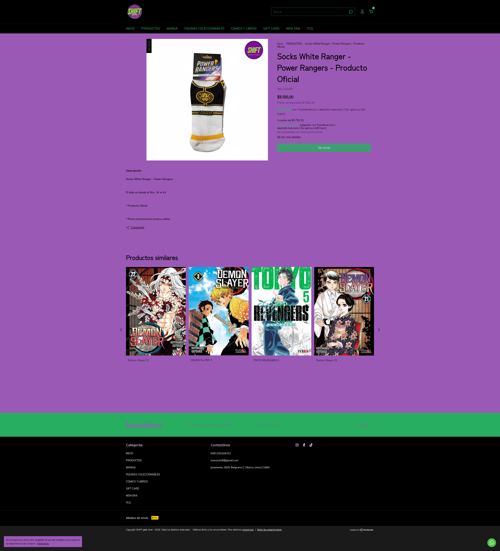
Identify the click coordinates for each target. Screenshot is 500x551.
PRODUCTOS (150, 28)
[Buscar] (350, 12)
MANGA (172, 28)
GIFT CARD (271, 28)
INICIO (130, 28)
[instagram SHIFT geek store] (297, 445)
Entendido (43, 543)
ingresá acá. (248, 529)
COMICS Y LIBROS (244, 28)
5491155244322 (221, 453)
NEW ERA (293, 28)
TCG (310, 28)
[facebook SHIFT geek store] (304, 445)
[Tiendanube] (362, 530)
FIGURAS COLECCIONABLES (204, 28)
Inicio (280, 43)
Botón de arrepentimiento (269, 529)
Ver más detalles (291, 137)
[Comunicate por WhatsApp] (491, 542)
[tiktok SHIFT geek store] (311, 445)
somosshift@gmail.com (224, 460)
